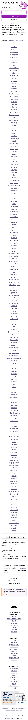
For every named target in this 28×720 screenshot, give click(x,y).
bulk (14, 117)
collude (14, 175)
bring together (14, 115)
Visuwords (14, 629)
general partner (14, 282)
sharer (14, 442)
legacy (14, 684)
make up (14, 361)
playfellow (14, 405)
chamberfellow (14, 143)
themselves (14, 677)
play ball (14, 402)
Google (14, 621)
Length (17, 40)
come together (14, 180)
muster (14, 376)
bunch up (14, 123)
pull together (14, 410)
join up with (14, 340)
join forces (14, 329)
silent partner (14, 460)
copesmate (14, 232)
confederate (14, 206)
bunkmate (14, 128)
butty (14, 130)
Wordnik (14, 632)
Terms (21, 710)
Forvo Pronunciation (14, 619)
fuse (14, 272)
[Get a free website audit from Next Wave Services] (14, 698)
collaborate (14, 162)
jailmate (14, 324)
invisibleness (14, 653)
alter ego (14, 83)
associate (14, 91)
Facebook (21, 708)
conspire (14, 222)
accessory (14, 49)
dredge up (14, 259)
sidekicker (14, 457)
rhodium (14, 642)
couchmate (14, 240)
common (8, 567)
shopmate (14, 449)
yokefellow (14, 528)
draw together (14, 256)
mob (14, 679)
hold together (14, 313)
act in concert (14, 68)
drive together (14, 261)
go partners (14, 300)
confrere (14, 209)
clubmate (14, 151)
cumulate (14, 245)
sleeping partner (14, 463)
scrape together (14, 434)
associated (16, 565)
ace (14, 65)
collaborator (14, 164)
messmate (14, 371)
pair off (14, 387)
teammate (14, 486)
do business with (14, 253)
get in (14, 287)
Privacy (17, 710)
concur (14, 204)
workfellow (14, 525)
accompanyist (14, 57)
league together (14, 353)
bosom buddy (14, 112)
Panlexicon (14, 623)
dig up (14, 251)
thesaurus (14, 671)
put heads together (14, 413)
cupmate (14, 248)
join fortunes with (14, 332)
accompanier (14, 52)
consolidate (14, 217)
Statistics (8, 710)
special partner (14, 465)
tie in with (14, 499)
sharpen (14, 660)
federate (14, 266)
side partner (14, 452)
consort (14, 219)
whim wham (14, 647)
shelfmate (14, 444)
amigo (14, 86)
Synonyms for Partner (14, 3)
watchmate (14, 515)
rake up (14, 418)
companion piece (14, 185)
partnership (23, 568)
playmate (14, 408)
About (11, 708)
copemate (14, 230)
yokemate (14, 531)
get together (14, 290)
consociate (14, 214)
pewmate (14, 400)
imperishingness (14, 645)
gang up (14, 274)
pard (14, 389)
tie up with (14, 504)
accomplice (14, 60)
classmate (14, 146)
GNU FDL (21, 715)
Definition (3, 41)
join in (14, 334)
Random (21, 40)
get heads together (14, 285)
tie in (14, 497)
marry (14, 363)
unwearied (14, 651)
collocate (14, 172)
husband (14, 321)
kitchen (14, 675)
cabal (14, 133)
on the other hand (14, 686)
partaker (14, 395)
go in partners (14, 295)
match (14, 366)
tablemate (14, 473)
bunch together (14, 120)
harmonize (14, 306)
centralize (14, 141)
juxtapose (14, 345)
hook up (14, 316)
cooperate (14, 225)
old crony (14, 379)
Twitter (14, 627)
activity (13, 567)
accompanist (14, 55)
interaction (14, 681)
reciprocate (14, 421)
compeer (14, 191)
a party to (14, 47)
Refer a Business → (7, 594)
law (18, 568)
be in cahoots (14, 96)
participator (14, 397)
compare (14, 188)
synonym (14, 673)
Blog (14, 708)
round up (14, 426)
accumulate (14, 62)
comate (14, 177)
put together (14, 415)
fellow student (14, 269)
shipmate (14, 447)
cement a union (14, 138)
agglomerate (14, 75)
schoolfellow (14, 429)
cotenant (14, 238)
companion (14, 183)
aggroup (14, 81)
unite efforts (14, 510)
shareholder (14, 439)
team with (14, 483)
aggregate (14, 78)
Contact (13, 710)
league (14, 350)
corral (14, 235)
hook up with (14, 319)
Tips (25, 708)
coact (14, 154)
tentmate (14, 489)
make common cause (14, 358)
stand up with (14, 470)
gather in (14, 277)
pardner (14, 392)
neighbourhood (14, 658)
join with (14, 342)
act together (14, 70)
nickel (14, 655)
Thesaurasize (4, 23)
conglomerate (14, 211)
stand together (14, 468)
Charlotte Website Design (10, 718)
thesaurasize (14, 668)
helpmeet (14, 311)
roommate (14, 423)
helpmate (14, 308)
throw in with (14, 494)
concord (14, 201)
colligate (14, 170)
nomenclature (14, 649)
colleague (14, 167)
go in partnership (14, 298)
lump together (14, 355)
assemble (14, 89)
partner (14, 640)
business (13, 568)
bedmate (14, 104)
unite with (14, 512)
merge (14, 368)
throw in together (14, 491)
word (14, 688)
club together (14, 149)
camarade (14, 136)
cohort (14, 159)
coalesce (14, 157)
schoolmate (14, 431)
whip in (14, 520)
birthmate (14, 109)
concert (14, 198)
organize (14, 381)
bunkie (14, 125)
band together (14, 94)
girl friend (14, 293)
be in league (14, 99)
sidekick (14, 455)
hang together (14, 303)
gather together (14, 279)
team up (14, 478)
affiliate (14, 73)
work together (14, 523)
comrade (14, 196)
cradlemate (14, 243)
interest (19, 567)
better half (14, 107)
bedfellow (14, 102)
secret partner (14, 436)
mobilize (14, 374)
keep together (14, 347)
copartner (14, 227)
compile (14, 193)
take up (14, 476)
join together (14, 337)
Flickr (14, 616)
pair (14, 384)
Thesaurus (14, 625)
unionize (14, 507)
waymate (14, 517)
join (14, 327)
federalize (14, 264)
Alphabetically (11, 40)
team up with (14, 481)
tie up (14, 502)
